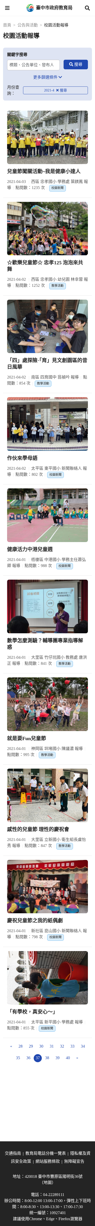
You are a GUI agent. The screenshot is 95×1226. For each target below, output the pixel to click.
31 (52, 1046)
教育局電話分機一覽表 (45, 1153)
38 (47, 1058)
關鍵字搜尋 (17, 54)
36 (28, 1058)
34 (83, 1046)
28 (20, 1046)
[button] (7, 8)
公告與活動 (27, 25)
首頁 (7, 25)
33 (72, 1046)
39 (57, 1058)
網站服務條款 (47, 1161)
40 (68, 1058)
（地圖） (48, 1182)
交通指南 (13, 1153)
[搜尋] (76, 64)
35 (18, 1058)
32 (62, 1046)
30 (41, 1046)
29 (31, 1046)
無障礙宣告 (74, 1161)
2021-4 (49, 90)
